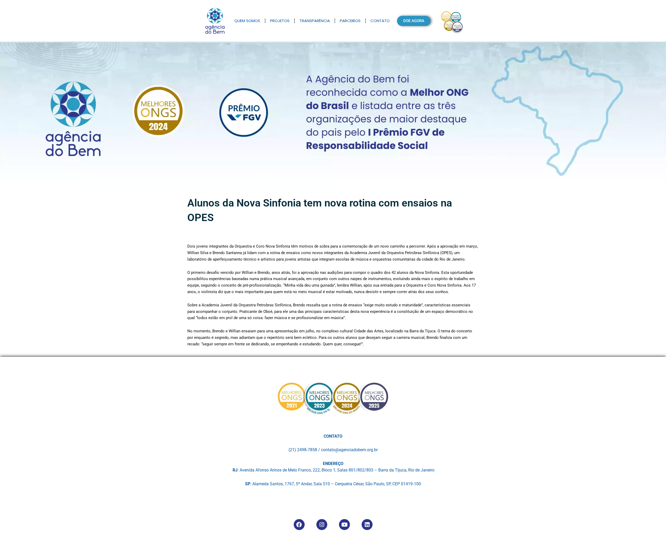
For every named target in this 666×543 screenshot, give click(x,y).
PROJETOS (280, 20)
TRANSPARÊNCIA (314, 20)
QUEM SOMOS (247, 20)
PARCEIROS (350, 20)
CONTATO (380, 20)
